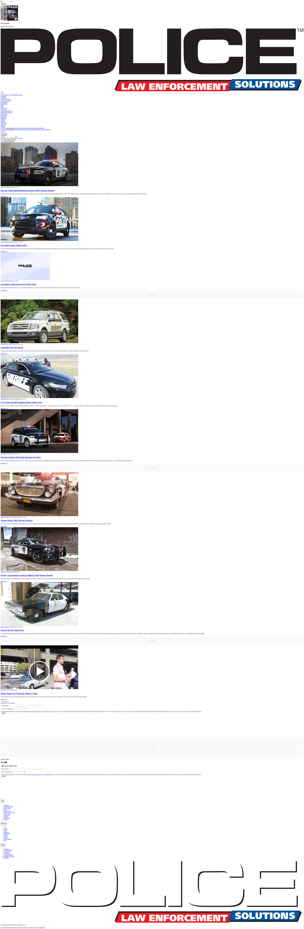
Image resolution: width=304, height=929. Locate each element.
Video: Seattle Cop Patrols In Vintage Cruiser (19, 693)
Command (3, 96)
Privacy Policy (4, 927)
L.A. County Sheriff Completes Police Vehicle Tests (21, 402)
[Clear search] (17, 137)
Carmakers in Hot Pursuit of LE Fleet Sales (18, 284)
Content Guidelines (31, 129)
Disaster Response (5, 99)
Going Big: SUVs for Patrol (12, 347)
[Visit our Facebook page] (1, 762)
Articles (15, 1)
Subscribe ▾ (4, 4)
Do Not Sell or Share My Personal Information (33, 927)
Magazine (12, 128)
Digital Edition (10, 26)
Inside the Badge (5, 399)
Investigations (4, 102)
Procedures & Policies (6, 111)
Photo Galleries (38, 128)
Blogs (8, 128)
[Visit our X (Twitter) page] (3, 762)
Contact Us (17, 129)
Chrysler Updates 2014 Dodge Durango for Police (21, 457)
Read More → (4, 196)
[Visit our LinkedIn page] (4, 762)
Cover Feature (6, 1)
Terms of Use (11, 927)
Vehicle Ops (4, 122)
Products (32, 128)
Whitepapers (18, 128)
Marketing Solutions (41, 129)
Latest (6, 141)
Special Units (4, 114)
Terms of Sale (18, 927)
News (11, 1)
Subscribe (3, 26)
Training (3, 119)
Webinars (23, 1)
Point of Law (4, 108)
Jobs (43, 128)
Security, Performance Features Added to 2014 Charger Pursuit (26, 575)
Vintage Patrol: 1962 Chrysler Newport (17, 520)
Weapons (3, 125)
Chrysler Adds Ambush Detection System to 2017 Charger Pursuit (27, 190)
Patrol (2, 105)
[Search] (16, 137)
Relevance (11, 141)
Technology (4, 116)
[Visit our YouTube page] (6, 762)
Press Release (23, 129)
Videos (19, 1)
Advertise (3, 129)
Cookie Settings (9, 129)
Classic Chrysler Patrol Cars (12, 630)
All (1, 140)
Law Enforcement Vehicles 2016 (14, 245)
